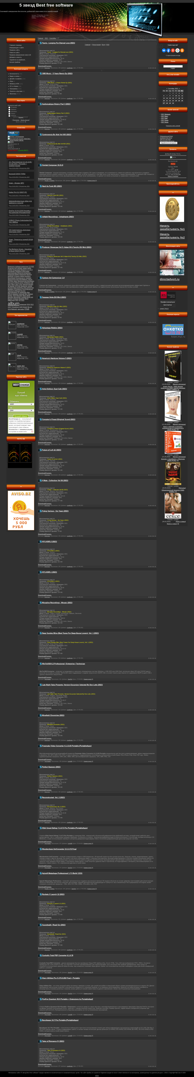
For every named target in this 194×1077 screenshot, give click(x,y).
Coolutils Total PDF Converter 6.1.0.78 (57, 955)
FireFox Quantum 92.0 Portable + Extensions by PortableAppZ (67, 999)
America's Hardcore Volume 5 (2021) (57, 358)
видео (22, 283)
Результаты (16, 120)
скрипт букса (164, 308)
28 (167, 103)
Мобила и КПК (14, 84)
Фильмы (182, 488)
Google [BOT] (23, 150)
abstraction (17, 297)
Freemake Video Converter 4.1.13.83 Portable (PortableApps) (66, 746)
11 (179, 95)
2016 (28, 304)
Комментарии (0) (92, 180)
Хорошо (13, 109)
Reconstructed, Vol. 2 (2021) (53, 797)
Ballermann (11, 300)
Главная (87, 44)
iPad (18, 286)
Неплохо (14, 111)
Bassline (10, 297)
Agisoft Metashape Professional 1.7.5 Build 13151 (62, 873)
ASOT (10, 307)
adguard (25, 284)
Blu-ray (29, 307)
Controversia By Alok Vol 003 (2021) (56, 135)
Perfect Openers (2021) (51, 767)
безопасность (20, 278)
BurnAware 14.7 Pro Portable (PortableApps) (60, 1020)
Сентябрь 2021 (173, 88)
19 (182, 98)
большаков (16, 270)
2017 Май (164, 118)
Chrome (10, 287)
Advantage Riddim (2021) (52, 328)
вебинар (18, 266)
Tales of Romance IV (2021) (53, 1041)
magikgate (70, 68)
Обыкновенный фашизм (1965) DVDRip (173, 491)
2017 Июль (164, 122)
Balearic (14, 309)
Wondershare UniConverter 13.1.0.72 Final (59, 849)
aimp (16, 284)
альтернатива (12, 273)
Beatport (21, 298)
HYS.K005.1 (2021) (49, 572)
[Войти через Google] (177, 50)
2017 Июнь (164, 120)
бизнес (10, 295)
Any (32, 287)
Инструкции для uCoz (167, 141)
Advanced (29, 289)
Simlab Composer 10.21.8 (52, 165)
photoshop (11, 274)
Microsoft (11, 283)
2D (20, 300)
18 (179, 98)
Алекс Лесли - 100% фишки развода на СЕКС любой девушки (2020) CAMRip (173, 388)
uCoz (97, 1075)
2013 (32, 304)
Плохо (13, 113)
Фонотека (13, 94)
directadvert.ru (169, 279)
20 (164, 100)
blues (15, 281)
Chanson (16, 298)
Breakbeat (15, 307)
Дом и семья (180, 521)
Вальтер (23, 270)
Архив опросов (25, 120)
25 (179, 100)
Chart (20, 284)
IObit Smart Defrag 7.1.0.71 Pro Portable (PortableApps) (64, 828)
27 (164, 103)
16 (173, 98)
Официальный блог (166, 136)
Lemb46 (70, 761)
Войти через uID (173, 45)
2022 (22, 300)
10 (176, 95)
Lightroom (17, 291)
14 (167, 98)
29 (170, 103)
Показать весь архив (173, 125)
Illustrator (19, 295)
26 (182, 100)
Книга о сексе (172, 524)
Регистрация (96, 44)
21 (167, 100)
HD (16, 286)
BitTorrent (20, 273)
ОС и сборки (14, 86)
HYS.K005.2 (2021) (49, 542)
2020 (14, 295)
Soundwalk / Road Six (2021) (53, 925)
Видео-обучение (179, 384)
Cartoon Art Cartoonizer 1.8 (53, 278)
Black (13, 284)
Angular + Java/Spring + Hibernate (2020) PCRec (173, 459)
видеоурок (24, 266)
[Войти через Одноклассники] (182, 50)
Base (15, 287)
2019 (9, 309)
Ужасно (13, 115)
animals (19, 268)
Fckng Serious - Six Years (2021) (55, 511)
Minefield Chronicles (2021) (53, 715)
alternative (21, 309)
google (30, 286)
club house (23, 307)
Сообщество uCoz (166, 138)
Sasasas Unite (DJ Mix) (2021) (54, 297)
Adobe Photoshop (20, 274)
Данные (30, 294)
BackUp (29, 274)
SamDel (74, 180)
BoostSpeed (12, 278)
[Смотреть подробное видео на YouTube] (32, 431)
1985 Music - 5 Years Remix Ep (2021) (57, 74)
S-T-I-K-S (29, 270)
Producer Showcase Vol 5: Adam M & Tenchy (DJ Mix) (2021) (66, 247)
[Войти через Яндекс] (173, 50)
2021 (16, 300)
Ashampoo (27, 273)
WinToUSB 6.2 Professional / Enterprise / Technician (63, 664)
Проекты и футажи (16, 91)
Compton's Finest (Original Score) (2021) (58, 419)
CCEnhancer (18, 289)
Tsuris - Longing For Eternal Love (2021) (58, 43)
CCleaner (17, 276)
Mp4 (26, 294)
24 (176, 100)
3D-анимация (21, 292)
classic (30, 279)
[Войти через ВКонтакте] (164, 50)
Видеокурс (11, 266)
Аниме (25, 268)
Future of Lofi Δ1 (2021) (51, 450)
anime (29, 268)
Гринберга (18, 271)
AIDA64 (30, 284)
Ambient (27, 283)
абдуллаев (25, 271)
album (13, 303)
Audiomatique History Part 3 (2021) (56, 104)
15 (170, 98)
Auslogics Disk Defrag (24, 287)
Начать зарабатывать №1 (172, 227)
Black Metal (26, 295)
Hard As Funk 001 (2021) (52, 186)
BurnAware (30, 281)
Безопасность (14, 74)
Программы (14, 89)
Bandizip (10, 289)
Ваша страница (173, 176)
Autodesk (16, 294)
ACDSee (10, 281)
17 (176, 98)
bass (9, 284)
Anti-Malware (23, 279)
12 (182, 95)
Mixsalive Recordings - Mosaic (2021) (57, 603)
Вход (103, 44)
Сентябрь (52, 38)
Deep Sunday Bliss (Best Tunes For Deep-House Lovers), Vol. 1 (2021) (70, 633)
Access (23, 291)
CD (30, 266)
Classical (11, 291)
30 (173, 103)
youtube (23, 297)
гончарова (11, 271)
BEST (27, 298)
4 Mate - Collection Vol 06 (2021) (55, 481)
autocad (21, 294)
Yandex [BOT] (12, 150)
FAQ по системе (165, 139)
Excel (24, 289)
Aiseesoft (11, 279)
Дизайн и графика (16, 79)
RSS (107, 44)
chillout (16, 283)
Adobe (22, 276)
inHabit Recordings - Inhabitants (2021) (58, 217)
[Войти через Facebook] (168, 50)
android (10, 276)
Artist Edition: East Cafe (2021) (54, 389)
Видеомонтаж (22, 281)
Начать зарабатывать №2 (172, 236)
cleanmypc (23, 286)
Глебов (10, 270)
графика (28, 278)
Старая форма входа (173, 55)
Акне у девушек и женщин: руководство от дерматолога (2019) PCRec (173, 428)
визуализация (12, 292)
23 (173, 100)
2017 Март (164, 116)
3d (8, 286)
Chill (31, 283)
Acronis (16, 279)
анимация (23, 304)
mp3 (15, 268)
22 (170, 100)
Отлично (14, 107)
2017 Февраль (166, 114)
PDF (32, 266)
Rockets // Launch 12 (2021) (53, 894)
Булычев (11, 268)
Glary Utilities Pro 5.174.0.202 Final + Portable (61, 978)
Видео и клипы (14, 76)
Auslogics (27, 276)
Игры (11, 81)
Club (27, 309)
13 (164, 98)
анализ (12, 286)
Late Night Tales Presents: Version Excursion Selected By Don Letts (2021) (72, 685)
